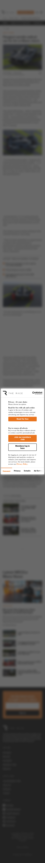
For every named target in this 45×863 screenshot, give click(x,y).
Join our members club (22, 438)
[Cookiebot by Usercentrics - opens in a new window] (32, 393)
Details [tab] (27, 471)
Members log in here (22, 447)
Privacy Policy (22, 464)
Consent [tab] (6, 471)
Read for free (22, 419)
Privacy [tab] (17, 471)
